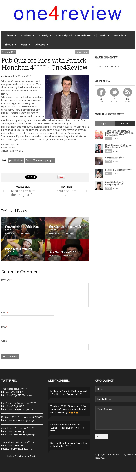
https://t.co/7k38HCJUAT (13, 392)
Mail (4, 327)
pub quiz (49, 160)
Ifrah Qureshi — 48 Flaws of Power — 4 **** (67, 427)
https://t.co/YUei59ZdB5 (12, 445)
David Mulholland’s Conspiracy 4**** (114, 183)
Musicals (117, 36)
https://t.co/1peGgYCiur (12, 409)
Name (4, 313)
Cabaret (7, 36)
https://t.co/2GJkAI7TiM (12, 395)
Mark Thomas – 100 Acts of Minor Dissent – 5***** (118, 146)
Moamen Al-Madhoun (61, 424)
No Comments (82, 52)
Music (101, 36)
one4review (6, 76)
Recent (124, 123)
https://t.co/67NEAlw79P (13, 420)
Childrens (24, 36)
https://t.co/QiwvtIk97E (12, 449)
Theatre (7, 45)
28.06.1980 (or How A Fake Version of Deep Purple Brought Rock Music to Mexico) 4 (68, 409)
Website (5, 341)
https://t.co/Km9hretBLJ (12, 431)
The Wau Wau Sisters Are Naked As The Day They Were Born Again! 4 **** (119, 133)
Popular (105, 123)
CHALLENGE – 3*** (114, 157)
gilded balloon (16, 160)
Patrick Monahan (34, 160)
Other (22, 45)
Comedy (42, 36)
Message (6, 280)
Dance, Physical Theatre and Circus (72, 36)
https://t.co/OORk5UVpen (13, 434)
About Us (38, 45)
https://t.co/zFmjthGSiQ (12, 406)
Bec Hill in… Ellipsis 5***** (118, 170)
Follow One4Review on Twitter (22, 456)
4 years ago (28, 395)
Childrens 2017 (8, 52)
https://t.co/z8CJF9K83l (32, 417)
